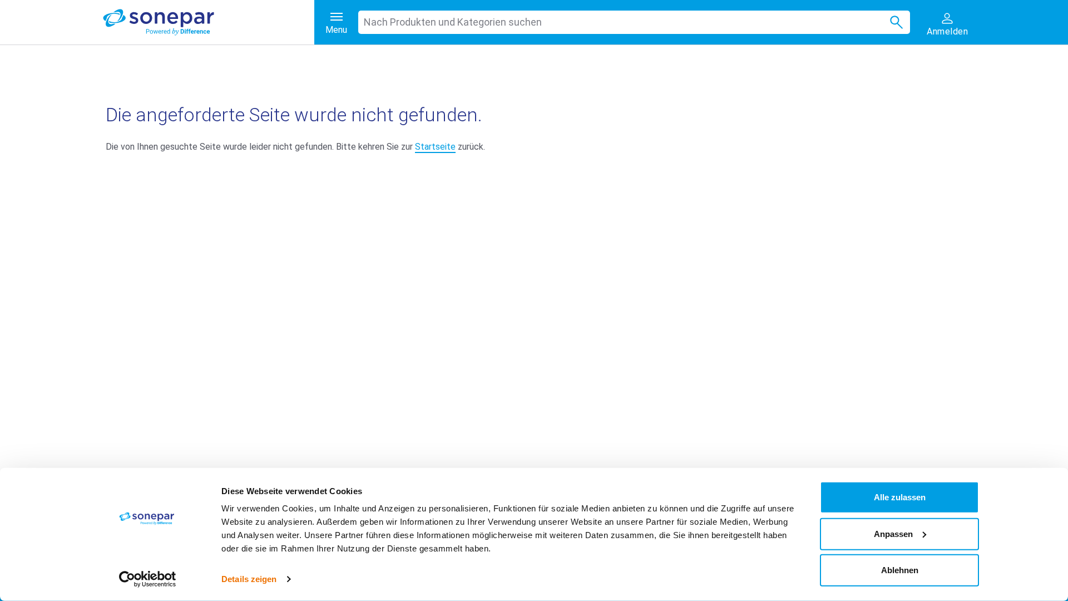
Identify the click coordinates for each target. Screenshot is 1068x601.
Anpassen (893, 533)
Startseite (435, 146)
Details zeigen (248, 579)
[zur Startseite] (208, 22)
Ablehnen (899, 570)
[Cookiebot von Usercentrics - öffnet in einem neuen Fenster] (147, 579)
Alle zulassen (900, 497)
